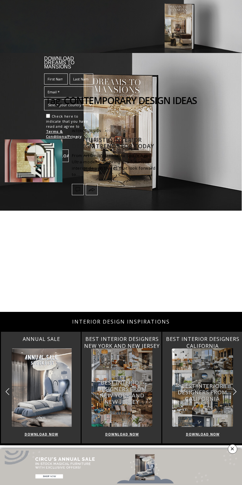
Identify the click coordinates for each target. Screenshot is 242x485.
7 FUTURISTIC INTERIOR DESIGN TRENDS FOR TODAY (113, 143)
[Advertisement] (121, 261)
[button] (234, 392)
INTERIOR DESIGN (86, 130)
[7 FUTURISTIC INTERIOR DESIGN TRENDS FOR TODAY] (33, 160)
